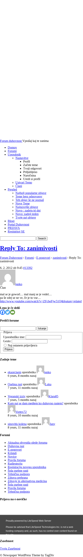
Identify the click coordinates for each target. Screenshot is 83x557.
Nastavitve (21, 158)
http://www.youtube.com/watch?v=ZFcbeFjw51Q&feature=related (41, 301)
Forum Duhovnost (11, 257)
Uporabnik (14, 154)
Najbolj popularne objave (30, 193)
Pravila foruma (17, 460)
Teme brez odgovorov (28, 196)
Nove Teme (22, 203)
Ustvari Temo (23, 182)
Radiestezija (15, 463)
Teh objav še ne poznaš (29, 200)
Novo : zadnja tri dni (28, 210)
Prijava (8, 349)
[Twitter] (7, 312)
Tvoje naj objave (25, 217)
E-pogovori (43, 257)
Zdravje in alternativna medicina (27, 481)
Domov (12, 147)
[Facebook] (2, 312)
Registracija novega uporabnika (27, 467)
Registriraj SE (16, 231)
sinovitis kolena (17, 424)
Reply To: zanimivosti (28, 248)
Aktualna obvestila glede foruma (27, 442)
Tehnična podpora (19, 474)
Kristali (12, 453)
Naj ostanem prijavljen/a (22, 345)
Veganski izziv (16, 396)
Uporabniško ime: (14, 337)
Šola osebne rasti (18, 470)
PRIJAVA (14, 228)
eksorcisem (14, 372)
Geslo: (7, 341)
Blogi (11, 221)
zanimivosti (60, 257)
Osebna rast (15, 384)
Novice (12, 456)
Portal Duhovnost (18, 224)
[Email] (12, 312)
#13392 (27, 267)
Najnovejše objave (26, 207)
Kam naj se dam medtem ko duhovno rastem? (35, 403)
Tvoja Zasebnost (10, 548)
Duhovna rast (16, 446)
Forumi (12, 151)
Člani (18, 186)
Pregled (12, 189)
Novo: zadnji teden (27, 214)
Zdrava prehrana (18, 477)
